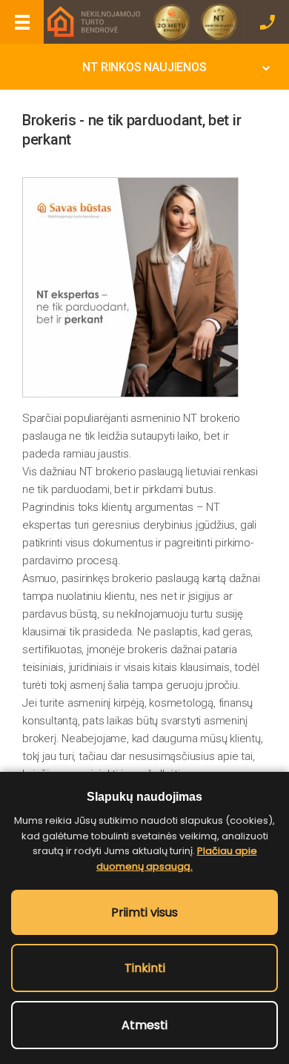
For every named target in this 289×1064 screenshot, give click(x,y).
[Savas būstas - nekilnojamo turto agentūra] (92, 21)
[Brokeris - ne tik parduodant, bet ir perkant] (130, 287)
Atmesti (144, 1025)
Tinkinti (144, 968)
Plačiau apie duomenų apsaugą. (176, 858)
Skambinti (267, 22)
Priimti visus (144, 912)
